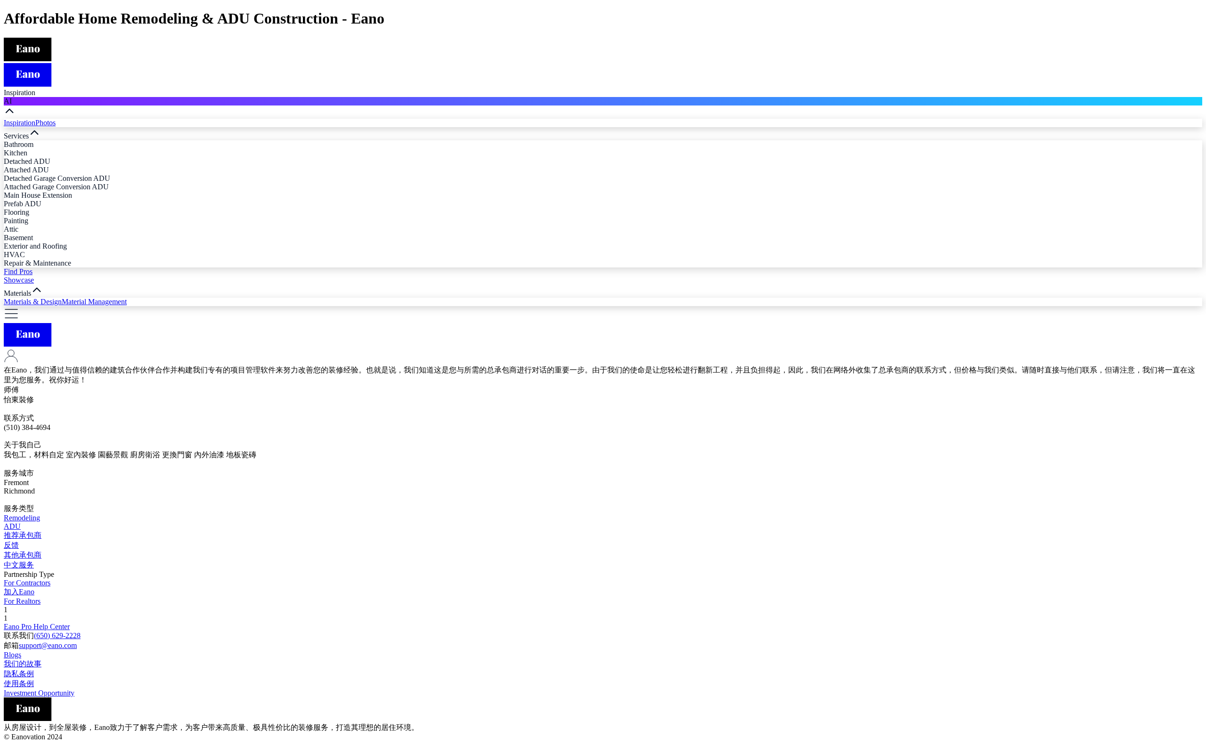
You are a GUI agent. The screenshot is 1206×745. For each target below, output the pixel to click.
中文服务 (19, 565)
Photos (45, 123)
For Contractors (27, 583)
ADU (12, 526)
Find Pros (18, 271)
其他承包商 (22, 555)
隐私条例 (19, 674)
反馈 (11, 545)
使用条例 (19, 684)
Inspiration (19, 123)
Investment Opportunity (39, 693)
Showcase (19, 280)
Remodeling (22, 518)
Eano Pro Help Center (37, 627)
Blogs (12, 655)
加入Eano (19, 592)
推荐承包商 (22, 535)
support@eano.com (48, 645)
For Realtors (22, 601)
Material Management (94, 302)
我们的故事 (22, 664)
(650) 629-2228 (57, 636)
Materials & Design (33, 302)
